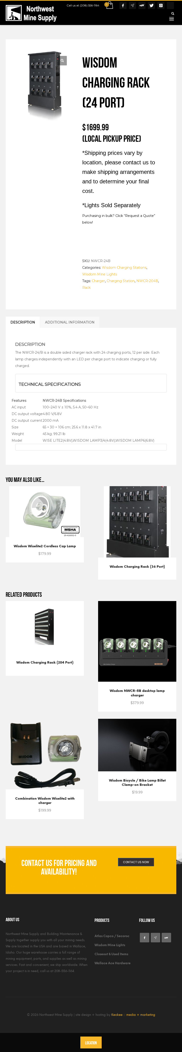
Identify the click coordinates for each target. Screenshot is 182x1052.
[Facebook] (123, 5)
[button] (62, 60)
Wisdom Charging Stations (124, 267)
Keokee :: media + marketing (133, 1015)
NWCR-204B (147, 281)
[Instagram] (160, 5)
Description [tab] (22, 322)
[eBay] (142, 5)
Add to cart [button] (33, 551)
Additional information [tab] (70, 322)
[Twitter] (151, 5)
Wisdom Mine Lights (99, 274)
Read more (126, 568)
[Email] (132, 5)
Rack (86, 287)
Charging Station (121, 281)
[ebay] (166, 937)
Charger (98, 281)
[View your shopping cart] (109, 5)
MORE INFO (57, 551)
